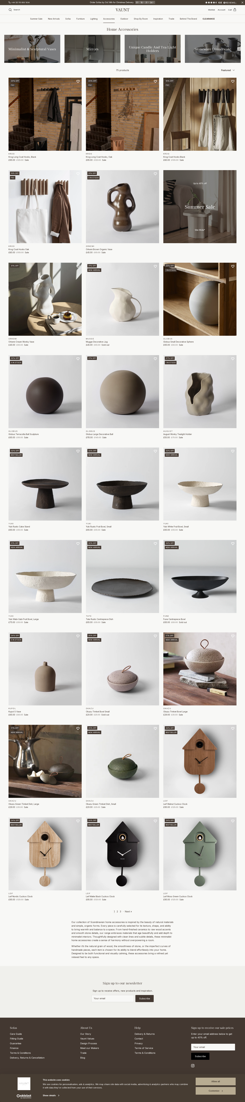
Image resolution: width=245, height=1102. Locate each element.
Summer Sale (36, 19)
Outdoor (124, 19)
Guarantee (15, 1043)
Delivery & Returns (145, 1034)
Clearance (209, 19)
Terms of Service (144, 1048)
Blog (82, 1057)
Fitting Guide (16, 1038)
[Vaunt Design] (122, 10)
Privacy (139, 1043)
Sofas (68, 19)
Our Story (85, 1034)
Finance (14, 1048)
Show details (49, 1095)
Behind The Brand (188, 19)
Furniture (80, 19)
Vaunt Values (87, 1038)
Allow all (215, 1081)
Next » (128, 911)
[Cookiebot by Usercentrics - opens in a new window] (24, 1096)
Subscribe (144, 998)
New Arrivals (54, 19)
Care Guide (16, 1034)
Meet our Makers (89, 1048)
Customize (214, 1091)
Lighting (94, 19)
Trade (171, 19)
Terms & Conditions (20, 1052)
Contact (139, 1038)
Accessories (109, 19)
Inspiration (158, 19)
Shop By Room (141, 19)
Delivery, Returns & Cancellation (27, 1057)
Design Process (88, 1043)
